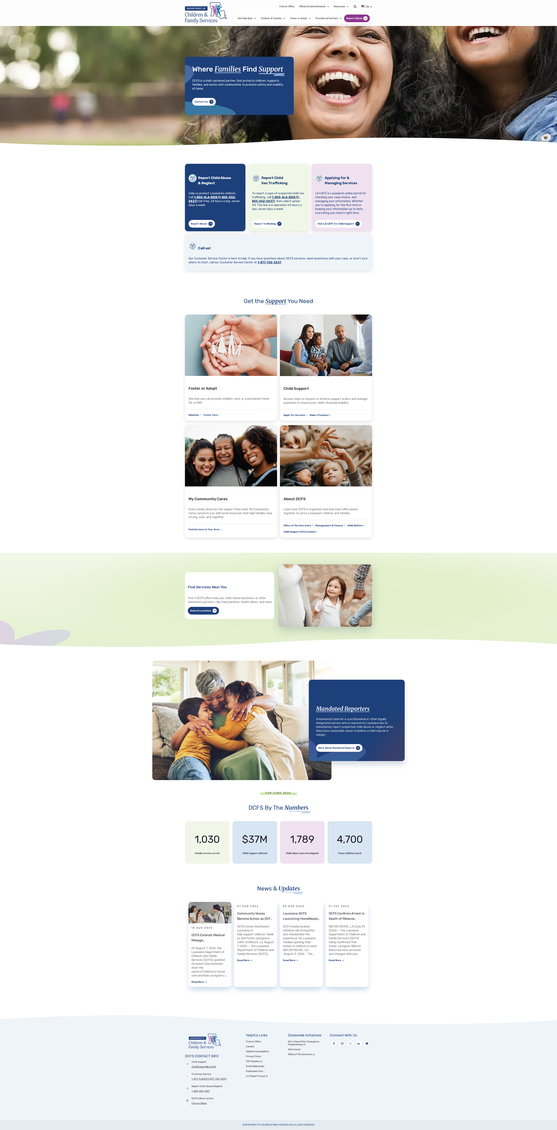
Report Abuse (354, 18)
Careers (250, 1046)
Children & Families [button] (271, 18)
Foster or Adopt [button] (298, 18)
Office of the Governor (307, 1054)
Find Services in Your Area (204, 529)
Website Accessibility (257, 1051)
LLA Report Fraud (265, 1076)
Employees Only (254, 1071)
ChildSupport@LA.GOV (204, 1066)
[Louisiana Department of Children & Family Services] (208, 13)
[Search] (355, 6)
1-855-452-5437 (201, 1091)
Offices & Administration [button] (312, 6)
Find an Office (287, 6)
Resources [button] (339, 6)
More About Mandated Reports (336, 748)
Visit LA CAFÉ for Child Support (340, 224)
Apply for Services (294, 415)
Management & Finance (329, 525)
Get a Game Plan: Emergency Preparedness (306, 1043)
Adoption (194, 415)
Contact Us (201, 101)
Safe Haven (294, 1049)
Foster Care (211, 415)
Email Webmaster (255, 1066)
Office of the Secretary (297, 525)
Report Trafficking (265, 223)
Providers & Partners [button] (326, 18)
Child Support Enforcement (300, 531)
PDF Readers (264, 1061)
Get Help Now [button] (245, 18)
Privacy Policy (253, 1056)
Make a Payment (319, 415)
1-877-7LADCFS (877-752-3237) (209, 1079)
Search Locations (200, 610)
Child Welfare (355, 525)
